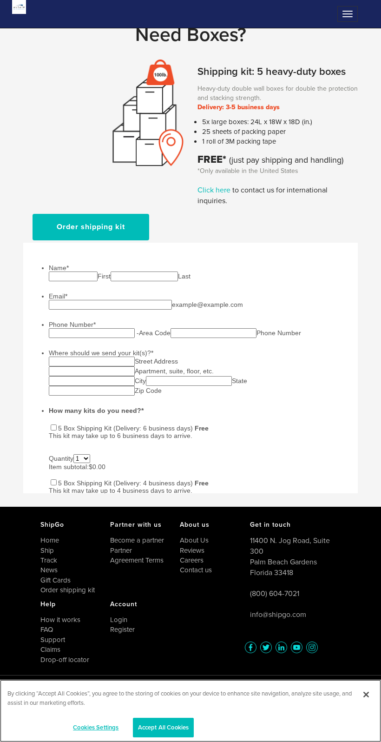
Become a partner (137, 540)
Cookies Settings (95, 727)
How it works (60, 620)
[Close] (366, 694)
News (49, 570)
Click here (214, 190)
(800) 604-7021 (274, 593)
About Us (194, 540)
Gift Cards (55, 580)
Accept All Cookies (163, 727)
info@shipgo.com (278, 614)
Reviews (192, 550)
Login (118, 620)
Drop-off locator (64, 660)
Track (48, 560)
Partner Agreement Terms (137, 555)
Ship (47, 550)
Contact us (196, 570)
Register (122, 629)
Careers (192, 560)
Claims (50, 649)
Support (52, 640)
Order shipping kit (91, 226)
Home (49, 540)
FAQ (46, 629)
